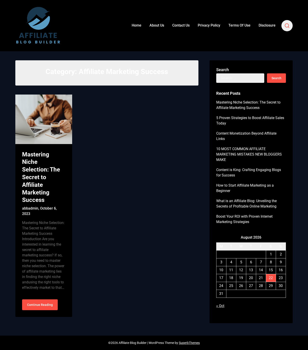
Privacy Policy (209, 25)
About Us (156, 25)
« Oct (220, 306)
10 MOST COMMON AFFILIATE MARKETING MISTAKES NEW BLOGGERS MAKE (249, 154)
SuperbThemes (189, 343)
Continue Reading (40, 305)
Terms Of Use (239, 25)
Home (136, 25)
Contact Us (181, 25)
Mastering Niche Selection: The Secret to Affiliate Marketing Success (41, 177)
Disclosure (267, 25)
